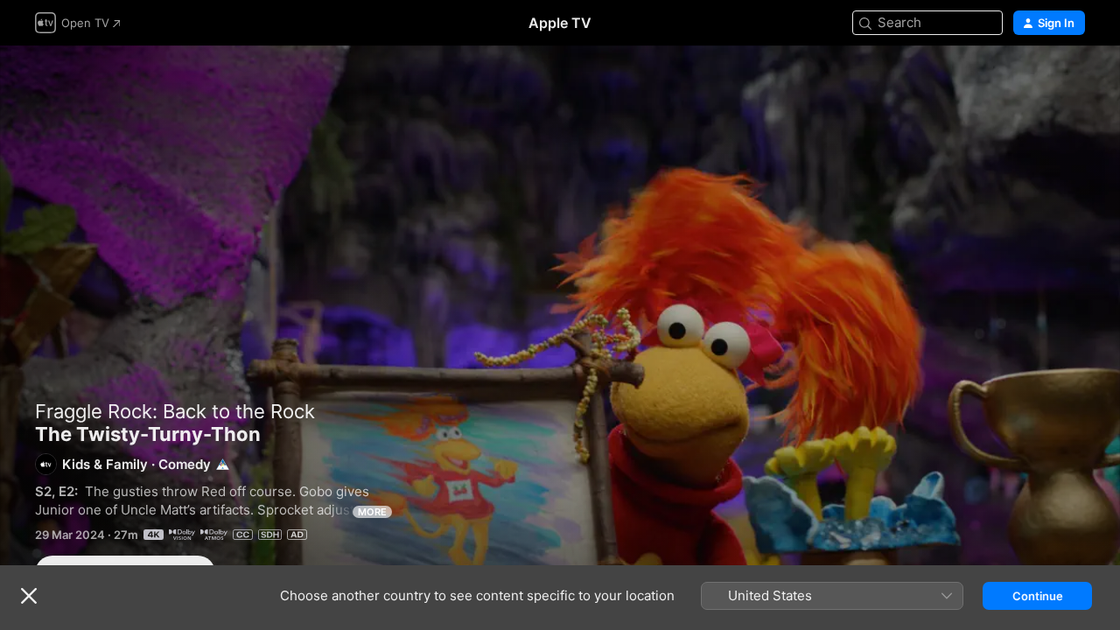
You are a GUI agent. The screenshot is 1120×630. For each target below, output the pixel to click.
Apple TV (560, 23)
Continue (1037, 596)
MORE (372, 512)
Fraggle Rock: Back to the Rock (175, 411)
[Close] (29, 596)
